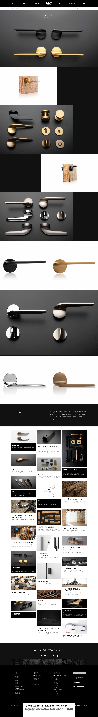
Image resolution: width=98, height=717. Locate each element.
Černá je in (55, 687)
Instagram (56, 679)
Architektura (60, 3)
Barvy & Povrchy (18, 693)
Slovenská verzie (57, 672)
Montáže (36, 679)
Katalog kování (56, 685)
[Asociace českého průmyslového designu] (78, 678)
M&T (13, 3)
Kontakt (16, 677)
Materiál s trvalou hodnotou (59, 689)
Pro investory (17, 676)
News (16, 673)
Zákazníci (83, 3)
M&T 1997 (15, 8)
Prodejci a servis (71, 3)
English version (57, 673)
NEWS (19, 8)
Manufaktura (37, 3)
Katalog (25, 3)
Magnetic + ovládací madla (20, 686)
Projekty (36, 672)
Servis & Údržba (37, 678)
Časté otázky (36, 684)
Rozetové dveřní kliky (19, 683)
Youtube (55, 682)
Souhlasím (70, 708)
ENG (85, 8)
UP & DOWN (23, 8)
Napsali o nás (17, 680)
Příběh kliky (55, 693)
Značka (16, 672)
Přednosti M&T (17, 692)
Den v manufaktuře (57, 691)
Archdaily (56, 683)
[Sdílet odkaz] (78, 8)
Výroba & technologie (19, 689)
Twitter (55, 678)
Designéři (36, 673)
